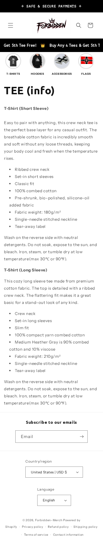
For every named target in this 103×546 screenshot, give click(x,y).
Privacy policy (32, 527)
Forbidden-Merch (49, 520)
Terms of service (36, 534)
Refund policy (58, 527)
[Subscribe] (81, 436)
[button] (10, 25)
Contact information (68, 534)
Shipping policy (85, 527)
